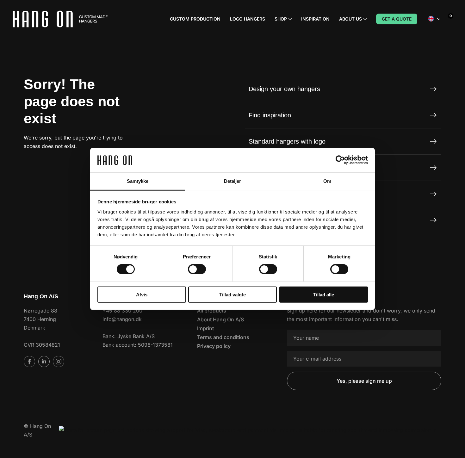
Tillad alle (323, 294)
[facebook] (29, 361)
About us (350, 19)
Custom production (195, 19)
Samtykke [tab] (138, 181)
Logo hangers (247, 19)
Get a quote (397, 19)
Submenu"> (439, 18)
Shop (281, 19)
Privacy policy (214, 346)
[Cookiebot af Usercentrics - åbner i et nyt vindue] (340, 160)
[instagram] (58, 361)
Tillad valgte (232, 294)
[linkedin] (44, 361)
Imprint (205, 328)
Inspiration (315, 19)
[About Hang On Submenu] (364, 19)
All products (211, 310)
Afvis (141, 294)
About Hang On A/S (220, 319)
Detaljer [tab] (232, 181)
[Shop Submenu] (289, 19)
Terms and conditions (223, 337)
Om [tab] (327, 181)
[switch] (197, 269)
